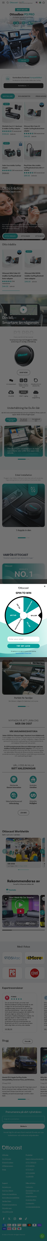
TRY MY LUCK (23, 646)
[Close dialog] (45, 586)
